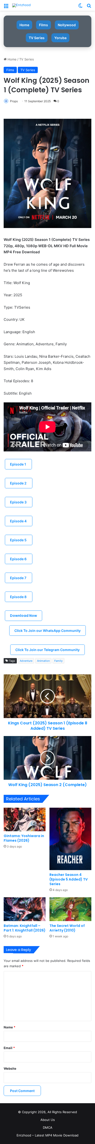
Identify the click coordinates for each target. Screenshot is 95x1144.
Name (9, 1027)
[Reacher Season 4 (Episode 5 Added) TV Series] (70, 839)
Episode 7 (18, 578)
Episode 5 (18, 540)
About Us (47, 1120)
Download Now (23, 615)
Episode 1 (18, 464)
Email (9, 1048)
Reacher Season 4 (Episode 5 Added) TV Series (68, 879)
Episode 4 (18, 521)
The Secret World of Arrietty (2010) (67, 928)
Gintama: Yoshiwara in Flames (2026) (24, 838)
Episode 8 (18, 597)
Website (10, 1068)
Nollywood (67, 25)
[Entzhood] (21, 5)
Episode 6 (18, 559)
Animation (43, 660)
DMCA (47, 1127)
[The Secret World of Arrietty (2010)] (70, 909)
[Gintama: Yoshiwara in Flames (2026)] (25, 819)
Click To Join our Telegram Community (47, 650)
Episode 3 (18, 502)
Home (24, 25)
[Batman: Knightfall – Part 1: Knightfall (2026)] (25, 909)
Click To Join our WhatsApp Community (47, 630)
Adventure (26, 660)
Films (43, 25)
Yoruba (60, 38)
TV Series (37, 38)
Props (14, 101)
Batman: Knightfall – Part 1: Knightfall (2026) (25, 928)
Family (58, 660)
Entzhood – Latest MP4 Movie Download (47, 1135)
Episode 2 (18, 483)
